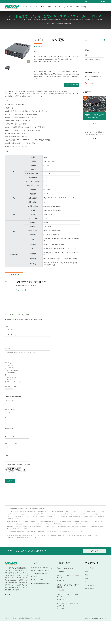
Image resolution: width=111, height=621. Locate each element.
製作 (49, 7)
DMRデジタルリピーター (59, 535)
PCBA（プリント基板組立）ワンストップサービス (68, 605)
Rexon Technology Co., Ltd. (22, 618)
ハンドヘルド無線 (48, 535)
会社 (35, 7)
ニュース (57, 7)
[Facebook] (5, 595)
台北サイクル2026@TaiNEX (65, 568)
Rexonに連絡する (82, 7)
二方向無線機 (59, 23)
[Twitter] (7, 595)
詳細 (94, 138)
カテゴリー (47, 23)
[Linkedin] (9, 595)
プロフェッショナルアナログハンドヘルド (75, 535)
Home (41, 23)
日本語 (104, 1)
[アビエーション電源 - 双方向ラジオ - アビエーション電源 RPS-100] (28, 61)
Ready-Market (102, 618)
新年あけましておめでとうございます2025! (68, 576)
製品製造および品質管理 (92, 59)
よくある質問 (68, 7)
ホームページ (27, 7)
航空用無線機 (67, 23)
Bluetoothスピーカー (11, 537)
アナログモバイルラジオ (91, 535)
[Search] (104, 40)
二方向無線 (28, 535)
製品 (42, 7)
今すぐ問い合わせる (72, 84)
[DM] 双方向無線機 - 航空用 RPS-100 (32, 282)
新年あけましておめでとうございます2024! (68, 586)
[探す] (83, 1)
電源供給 (19, 537)
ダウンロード (22, 290)
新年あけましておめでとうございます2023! (68, 595)
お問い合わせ (28, 537)
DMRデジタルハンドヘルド (37, 535)
